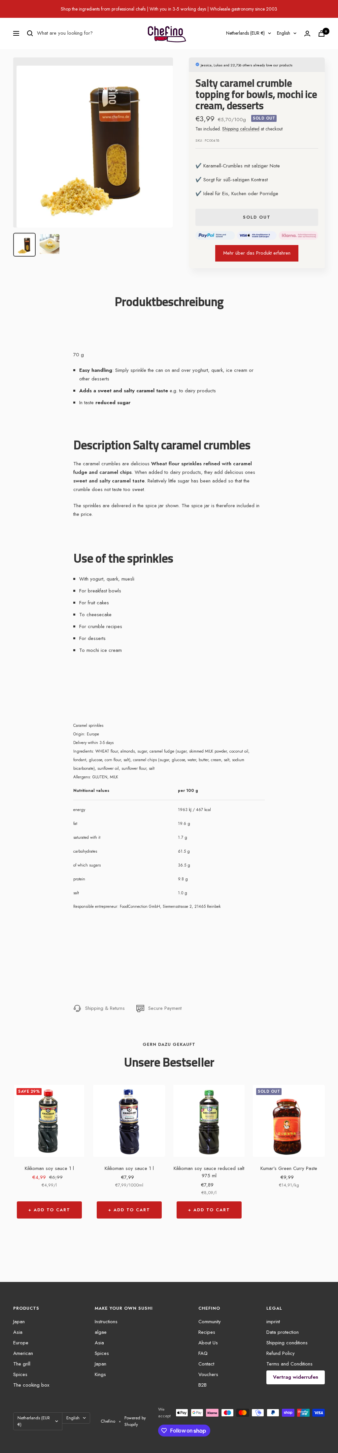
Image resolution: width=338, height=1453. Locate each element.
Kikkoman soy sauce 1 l (49, 1168)
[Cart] (321, 33)
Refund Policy (280, 1353)
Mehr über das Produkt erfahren (256, 253)
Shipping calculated (240, 128)
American (23, 1353)
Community (209, 1321)
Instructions (106, 1321)
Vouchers (208, 1374)
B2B (202, 1385)
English (283, 33)
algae (101, 1332)
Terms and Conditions (289, 1363)
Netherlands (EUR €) (245, 33)
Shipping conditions (287, 1342)
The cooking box (31, 1385)
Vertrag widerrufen (295, 1377)
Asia (17, 1332)
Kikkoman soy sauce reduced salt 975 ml (209, 1172)
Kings (100, 1374)
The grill (21, 1363)
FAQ (203, 1353)
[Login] (307, 33)
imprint (273, 1321)
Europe (20, 1342)
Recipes (206, 1332)
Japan (19, 1321)
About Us (208, 1342)
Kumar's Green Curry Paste (288, 1168)
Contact (206, 1363)
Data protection (282, 1332)
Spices (20, 1374)
